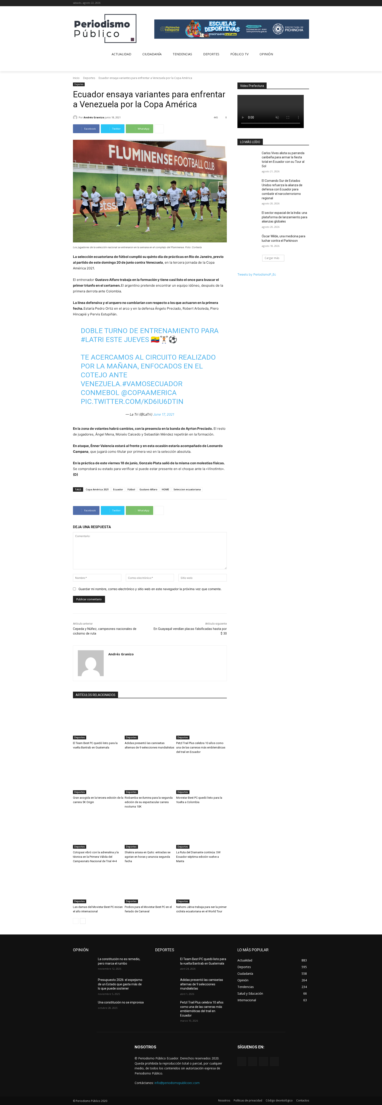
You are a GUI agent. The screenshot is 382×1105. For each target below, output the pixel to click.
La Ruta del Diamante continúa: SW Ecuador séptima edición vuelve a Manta (198, 857)
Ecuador (118, 489)
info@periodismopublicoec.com (177, 1083)
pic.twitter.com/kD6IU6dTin (132, 401)
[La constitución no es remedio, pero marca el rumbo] (83, 964)
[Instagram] (294, 3)
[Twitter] (300, 3)
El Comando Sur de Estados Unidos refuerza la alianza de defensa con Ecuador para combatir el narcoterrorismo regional (282, 189)
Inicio (76, 78)
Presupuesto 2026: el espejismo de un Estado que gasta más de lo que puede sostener (120, 984)
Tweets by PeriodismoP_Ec (256, 274)
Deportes (89, 78)
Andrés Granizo (94, 117)
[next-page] (83, 921)
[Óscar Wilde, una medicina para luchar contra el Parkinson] (248, 241)
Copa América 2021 (97, 489)
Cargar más (272, 258)
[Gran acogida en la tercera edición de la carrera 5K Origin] (98, 776)
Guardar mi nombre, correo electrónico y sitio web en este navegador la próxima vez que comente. (150, 589)
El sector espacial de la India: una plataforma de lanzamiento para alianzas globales (284, 217)
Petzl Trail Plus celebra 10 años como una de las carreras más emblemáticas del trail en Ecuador (200, 747)
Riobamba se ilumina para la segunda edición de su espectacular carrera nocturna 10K (149, 802)
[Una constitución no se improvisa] (83, 1007)
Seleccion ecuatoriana (187, 489)
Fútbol (131, 489)
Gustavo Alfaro (148, 489)
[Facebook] (288, 3)
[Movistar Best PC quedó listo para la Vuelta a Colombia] (201, 776)
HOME (165, 489)
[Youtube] (306, 3)
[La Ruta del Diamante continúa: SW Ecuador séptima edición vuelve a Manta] (201, 831)
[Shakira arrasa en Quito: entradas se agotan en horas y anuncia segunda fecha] (150, 831)
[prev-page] (75, 921)
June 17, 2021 (163, 414)
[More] (159, 128)
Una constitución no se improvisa (121, 1002)
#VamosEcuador (152, 384)
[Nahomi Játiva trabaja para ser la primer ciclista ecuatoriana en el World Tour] (201, 885)
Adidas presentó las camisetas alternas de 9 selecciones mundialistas (201, 984)
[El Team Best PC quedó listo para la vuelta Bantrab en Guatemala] (98, 721)
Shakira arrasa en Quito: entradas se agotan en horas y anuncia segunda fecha (147, 857)
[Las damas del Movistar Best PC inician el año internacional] (98, 885)
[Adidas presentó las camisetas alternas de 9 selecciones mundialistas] (150, 721)
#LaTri (92, 339)
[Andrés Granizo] (76, 117)
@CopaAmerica (149, 392)
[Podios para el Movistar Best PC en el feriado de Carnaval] (150, 885)
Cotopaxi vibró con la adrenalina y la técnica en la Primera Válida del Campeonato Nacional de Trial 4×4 (96, 857)
